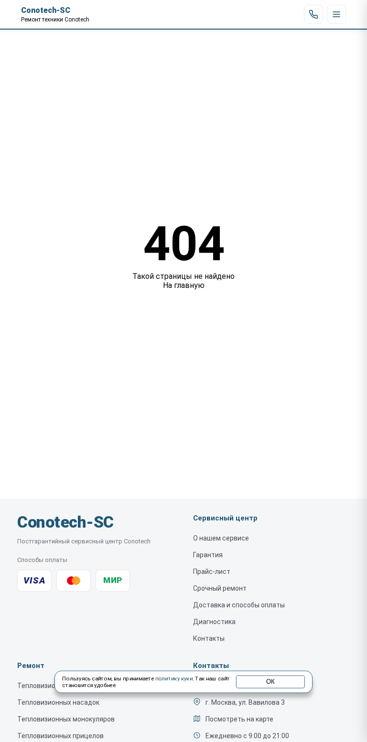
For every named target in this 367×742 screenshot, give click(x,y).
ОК (270, 681)
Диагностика (214, 621)
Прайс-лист (211, 571)
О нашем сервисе (221, 538)
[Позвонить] (313, 14)
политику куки (174, 679)
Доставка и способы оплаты (239, 605)
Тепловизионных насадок (58, 702)
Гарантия (208, 555)
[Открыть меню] (336, 14)
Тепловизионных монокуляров (66, 719)
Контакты (209, 638)
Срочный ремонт (220, 588)
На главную (184, 285)
